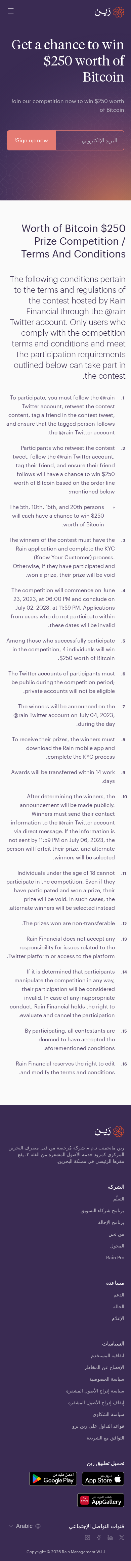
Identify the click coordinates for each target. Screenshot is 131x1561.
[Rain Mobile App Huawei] (100, 1501)
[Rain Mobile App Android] (53, 1480)
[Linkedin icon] (110, 1538)
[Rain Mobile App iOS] (103, 1480)
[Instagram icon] (88, 1538)
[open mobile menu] (11, 12)
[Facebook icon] (99, 1538)
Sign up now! (31, 140)
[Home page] (109, 12)
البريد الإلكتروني (99, 140)
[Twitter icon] (121, 1538)
